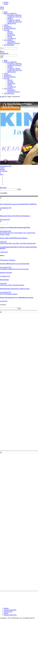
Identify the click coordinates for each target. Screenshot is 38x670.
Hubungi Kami (8, 611)
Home (2, 96)
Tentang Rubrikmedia (10, 610)
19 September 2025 (5, 267)
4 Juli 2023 (3, 283)
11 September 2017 (5, 292)
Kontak (6, 4)
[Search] (0, 50)
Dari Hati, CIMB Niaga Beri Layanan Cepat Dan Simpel (14, 263)
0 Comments (3, 171)
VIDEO (2, 168)
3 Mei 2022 (3, 241)
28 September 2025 (5, 166)
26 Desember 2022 (5, 231)
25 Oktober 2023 (5, 276)
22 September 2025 (5, 208)
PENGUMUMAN (4, 279)
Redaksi (6, 2)
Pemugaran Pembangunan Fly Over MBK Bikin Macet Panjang (16, 297)
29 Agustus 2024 (5, 219)
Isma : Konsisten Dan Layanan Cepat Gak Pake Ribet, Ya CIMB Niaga (18, 204)
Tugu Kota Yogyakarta (6, 272)
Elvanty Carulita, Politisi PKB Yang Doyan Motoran (13, 238)
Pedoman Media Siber (10, 615)
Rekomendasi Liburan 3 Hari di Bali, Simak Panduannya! (15, 216)
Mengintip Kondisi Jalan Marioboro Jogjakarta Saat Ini (14, 288)
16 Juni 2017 (4, 301)
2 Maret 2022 (4, 252)
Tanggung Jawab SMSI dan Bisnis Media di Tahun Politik (15, 227)
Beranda (6, 608)
